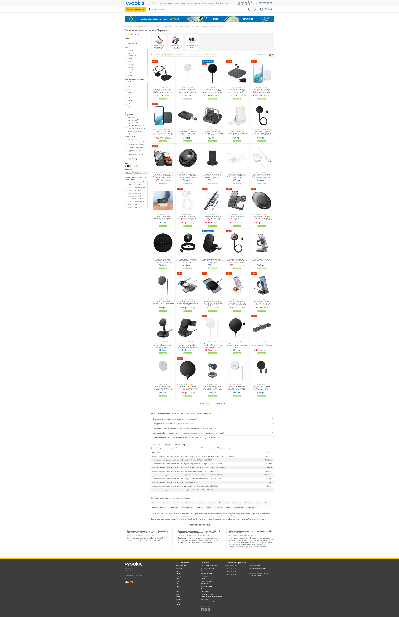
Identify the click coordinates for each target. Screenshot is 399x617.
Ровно (267, 503)
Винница (201, 503)
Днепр (209, 507)
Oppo (177, 581)
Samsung (179, 568)
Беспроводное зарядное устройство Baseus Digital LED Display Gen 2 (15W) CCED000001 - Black (188, 389)
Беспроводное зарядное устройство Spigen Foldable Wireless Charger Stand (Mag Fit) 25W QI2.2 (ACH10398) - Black (187, 347)
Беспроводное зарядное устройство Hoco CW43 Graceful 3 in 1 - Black (262, 303)
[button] (270, 54)
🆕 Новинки (220, 3)
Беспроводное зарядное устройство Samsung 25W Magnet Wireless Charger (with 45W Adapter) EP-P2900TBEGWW (193, 456)
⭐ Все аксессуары (207, 568)
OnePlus (178, 576)
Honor (178, 591)
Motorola (178, 599)
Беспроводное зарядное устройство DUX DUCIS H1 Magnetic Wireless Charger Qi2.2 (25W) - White (237, 389)
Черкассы (236, 503)
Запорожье (239, 507)
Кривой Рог (252, 507)
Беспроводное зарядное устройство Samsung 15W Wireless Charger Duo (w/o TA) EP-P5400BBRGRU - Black (163, 134)
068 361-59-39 (265, 3)
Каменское (174, 507)
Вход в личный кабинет (209, 565)
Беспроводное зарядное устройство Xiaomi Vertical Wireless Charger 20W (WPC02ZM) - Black (212, 176)
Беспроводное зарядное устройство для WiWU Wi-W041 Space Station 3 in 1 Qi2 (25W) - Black (212, 389)
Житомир (155, 503)
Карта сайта (205, 599)
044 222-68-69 (231, 574)
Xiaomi (178, 573)
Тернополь (178, 503)
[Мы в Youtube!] (205, 609)
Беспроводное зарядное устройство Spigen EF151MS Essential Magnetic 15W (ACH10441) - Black (163, 346)
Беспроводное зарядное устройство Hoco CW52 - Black (163, 302)
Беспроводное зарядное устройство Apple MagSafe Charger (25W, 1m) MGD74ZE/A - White (187, 91)
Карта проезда (256, 575)
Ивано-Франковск (158, 507)
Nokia (177, 586)
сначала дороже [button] (195, 55)
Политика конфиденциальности (211, 596)
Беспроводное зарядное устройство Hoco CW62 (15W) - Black (237, 345)
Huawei (178, 589)
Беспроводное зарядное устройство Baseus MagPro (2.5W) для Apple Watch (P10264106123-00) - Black (188, 134)
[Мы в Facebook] (202, 609)
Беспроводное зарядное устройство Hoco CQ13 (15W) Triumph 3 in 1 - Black (163, 175)
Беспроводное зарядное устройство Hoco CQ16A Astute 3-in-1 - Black (212, 133)
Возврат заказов (180, 3)
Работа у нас (205, 591)
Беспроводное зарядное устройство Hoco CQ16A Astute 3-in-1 (174, 482)
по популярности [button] (167, 55)
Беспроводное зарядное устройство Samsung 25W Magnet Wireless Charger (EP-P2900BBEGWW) (187, 464)
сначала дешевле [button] (181, 55)
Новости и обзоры (208, 3)
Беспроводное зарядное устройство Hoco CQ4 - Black (262, 344)
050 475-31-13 (231, 568)
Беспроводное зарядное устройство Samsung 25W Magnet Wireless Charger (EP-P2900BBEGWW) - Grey (212, 91)
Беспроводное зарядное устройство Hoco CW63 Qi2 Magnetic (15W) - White (212, 345)
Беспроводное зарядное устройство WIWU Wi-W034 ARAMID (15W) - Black (261, 388)
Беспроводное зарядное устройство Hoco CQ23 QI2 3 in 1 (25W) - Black (212, 260)
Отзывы (197, 3)
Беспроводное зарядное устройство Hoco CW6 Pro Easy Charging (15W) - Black (212, 303)
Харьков (219, 507)
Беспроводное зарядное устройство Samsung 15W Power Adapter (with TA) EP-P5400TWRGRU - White (262, 91)
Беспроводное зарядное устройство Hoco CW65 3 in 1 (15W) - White (237, 175)
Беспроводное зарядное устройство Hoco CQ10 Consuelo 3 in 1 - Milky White (237, 303)
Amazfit (178, 604)
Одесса (199, 507)
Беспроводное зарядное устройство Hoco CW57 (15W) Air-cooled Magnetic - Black (188, 175)
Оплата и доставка (166, 3)
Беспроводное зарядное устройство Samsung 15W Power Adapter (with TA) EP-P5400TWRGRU (186, 471)
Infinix (177, 594)
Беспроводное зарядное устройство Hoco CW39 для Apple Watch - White (187, 218)
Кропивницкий (187, 507)
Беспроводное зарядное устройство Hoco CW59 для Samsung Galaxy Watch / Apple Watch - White (262, 176)
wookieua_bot (255, 565)
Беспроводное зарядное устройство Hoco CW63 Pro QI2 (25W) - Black (187, 260)
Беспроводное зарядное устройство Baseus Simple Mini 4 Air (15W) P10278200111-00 (182, 490)
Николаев (189, 503)
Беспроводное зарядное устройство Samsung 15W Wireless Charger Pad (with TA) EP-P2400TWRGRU (188, 467)
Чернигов (211, 503)
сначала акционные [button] (209, 55)
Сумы (258, 503)
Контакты (191, 3)
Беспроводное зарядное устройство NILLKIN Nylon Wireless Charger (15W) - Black (163, 260)
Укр (154, 3)
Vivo (177, 583)
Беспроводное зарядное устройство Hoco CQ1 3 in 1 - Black (237, 218)
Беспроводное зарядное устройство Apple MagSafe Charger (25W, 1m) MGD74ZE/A (182, 460)
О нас (203, 589)
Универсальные (181, 565)
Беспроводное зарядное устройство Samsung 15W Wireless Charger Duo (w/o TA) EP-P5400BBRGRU (188, 475)
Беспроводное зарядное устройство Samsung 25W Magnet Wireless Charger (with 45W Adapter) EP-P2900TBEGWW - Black (163, 92)
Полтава (166, 503)
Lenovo (178, 596)
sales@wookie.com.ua (258, 568)
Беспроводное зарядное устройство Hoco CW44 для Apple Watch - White (163, 218)
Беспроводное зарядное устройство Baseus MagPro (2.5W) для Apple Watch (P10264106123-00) (186, 478)
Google (178, 602)
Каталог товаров (134, 9)
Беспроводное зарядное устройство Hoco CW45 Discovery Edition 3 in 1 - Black (212, 218)
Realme (178, 578)
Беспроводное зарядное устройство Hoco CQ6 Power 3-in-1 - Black (187, 303)
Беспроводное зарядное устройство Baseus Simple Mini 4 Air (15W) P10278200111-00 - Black (261, 134)
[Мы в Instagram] (209, 609)
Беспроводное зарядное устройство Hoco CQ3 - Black (262, 260)
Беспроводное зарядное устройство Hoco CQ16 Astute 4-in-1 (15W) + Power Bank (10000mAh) (185, 486)
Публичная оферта (207, 594)
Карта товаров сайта (208, 602)
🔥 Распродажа (206, 586)
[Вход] (248, 9)
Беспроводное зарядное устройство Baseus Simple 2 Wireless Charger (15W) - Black (262, 218)
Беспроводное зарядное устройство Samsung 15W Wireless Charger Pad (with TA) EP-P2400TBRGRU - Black (237, 91)
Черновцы (248, 503)
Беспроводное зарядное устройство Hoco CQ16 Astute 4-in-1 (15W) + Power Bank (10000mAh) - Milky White (237, 134)
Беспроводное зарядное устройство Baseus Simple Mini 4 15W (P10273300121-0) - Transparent (237, 261)
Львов (228, 507)
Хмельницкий (224, 503)
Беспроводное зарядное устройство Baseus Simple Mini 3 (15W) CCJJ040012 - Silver (163, 388)
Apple (177, 571)
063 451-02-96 (231, 571)
